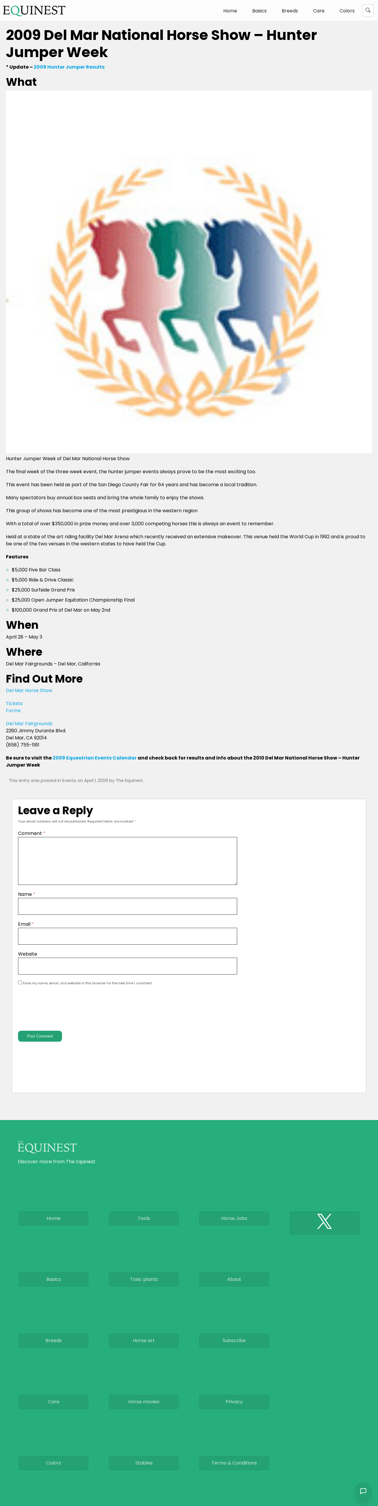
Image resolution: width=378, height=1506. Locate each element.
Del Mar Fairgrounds (29, 723)
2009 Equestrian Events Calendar (95, 757)
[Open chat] (363, 1491)
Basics (259, 10)
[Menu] (368, 10)
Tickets (14, 703)
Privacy (234, 1401)
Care (319, 10)
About (234, 1279)
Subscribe (234, 1340)
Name (26, 894)
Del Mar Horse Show (29, 690)
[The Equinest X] (324, 1223)
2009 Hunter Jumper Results (69, 67)
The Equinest (129, 780)
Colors (347, 10)
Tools (144, 1218)
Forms (13, 710)
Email (26, 924)
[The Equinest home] (34, 11)
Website (27, 954)
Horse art (144, 1340)
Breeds (290, 10)
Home (230, 10)
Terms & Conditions (234, 1463)
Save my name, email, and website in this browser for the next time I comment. (87, 983)
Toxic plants (144, 1279)
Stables (144, 1463)
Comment (31, 833)
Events (69, 780)
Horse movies (143, 1401)
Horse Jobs (234, 1218)
